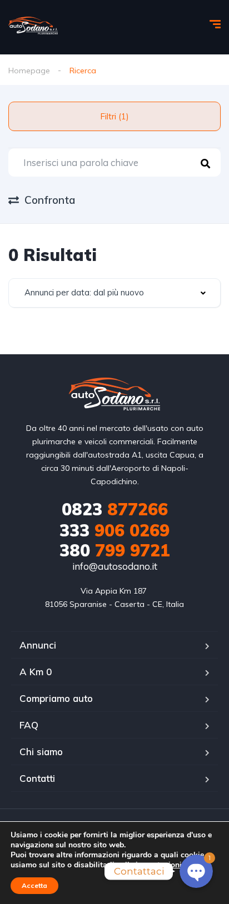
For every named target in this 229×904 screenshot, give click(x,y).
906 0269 (114, 530)
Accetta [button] (34, 885)
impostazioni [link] (159, 865)
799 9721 (114, 550)
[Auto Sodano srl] (33, 25)
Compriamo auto (56, 698)
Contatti (37, 778)
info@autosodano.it (114, 566)
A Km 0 (35, 671)
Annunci (37, 645)
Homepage (29, 71)
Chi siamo (41, 751)
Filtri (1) (114, 116)
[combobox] (114, 293)
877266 (115, 509)
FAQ (28, 725)
